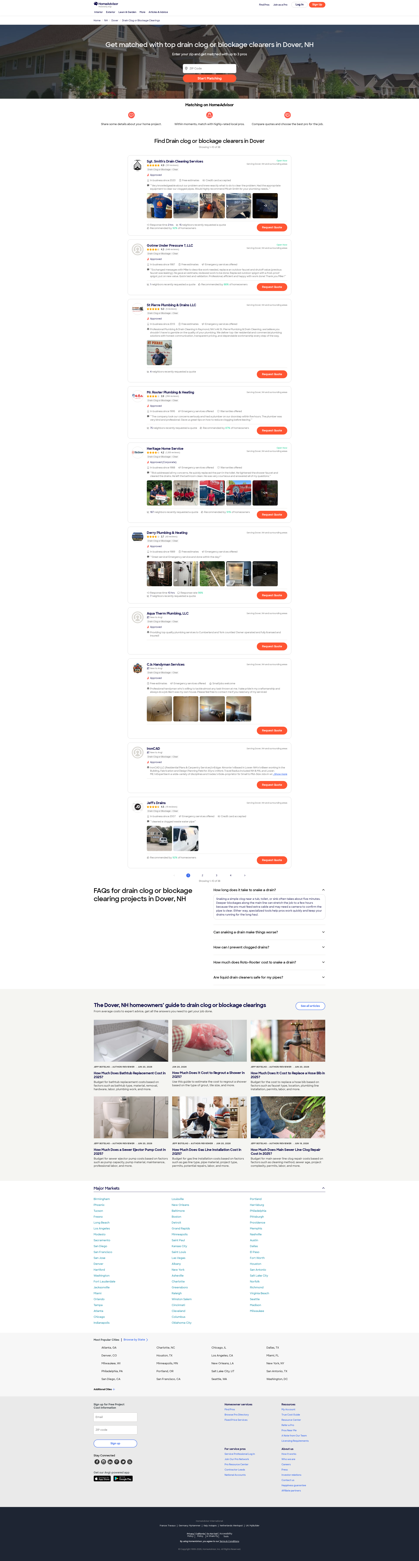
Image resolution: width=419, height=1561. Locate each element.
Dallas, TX (272, 1347)
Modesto (100, 1234)
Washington (101, 1275)
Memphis (256, 1228)
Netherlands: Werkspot (231, 1525)
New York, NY (275, 1363)
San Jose (99, 1258)
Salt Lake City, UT (222, 1371)
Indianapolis (101, 1323)
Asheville (178, 1275)
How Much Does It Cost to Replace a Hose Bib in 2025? (288, 1075)
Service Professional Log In (240, 1453)
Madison (255, 1305)
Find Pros (230, 1409)
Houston (255, 1264)
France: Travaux (168, 1525)
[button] (159, 205)
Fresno (98, 1216)
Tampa (98, 1305)
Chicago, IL (218, 1347)
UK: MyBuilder (252, 1525)
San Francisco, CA (168, 1379)
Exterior (110, 12)
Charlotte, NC (165, 1347)
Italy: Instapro (210, 1525)
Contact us (288, 1480)
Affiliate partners (291, 1490)
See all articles (310, 1006)
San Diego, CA (110, 1379)
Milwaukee (257, 1311)
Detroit (176, 1222)
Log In (300, 4)
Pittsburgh (257, 1216)
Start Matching (210, 78)
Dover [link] (114, 20)
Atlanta (98, 1311)
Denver (98, 1264)
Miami (97, 1293)
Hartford (99, 1269)
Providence (257, 1222)
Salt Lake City (259, 1275)
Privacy (190, 1535)
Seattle (255, 1299)
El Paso (254, 1252)
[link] (209, 165)
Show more (280, 774)
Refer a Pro (288, 1425)
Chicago (99, 1317)
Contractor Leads (235, 1469)
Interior (98, 12)
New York (178, 1269)
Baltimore (178, 1211)
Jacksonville (102, 1287)
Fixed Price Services (236, 1419)
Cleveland (178, 1311)
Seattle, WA (219, 1379)
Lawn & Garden (127, 12)
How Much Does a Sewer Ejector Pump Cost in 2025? (130, 1152)
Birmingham (102, 1199)
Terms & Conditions (229, 1541)
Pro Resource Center (236, 1464)
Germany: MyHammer (189, 1525)
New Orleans (180, 1205)
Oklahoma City (181, 1323)
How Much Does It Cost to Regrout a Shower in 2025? (208, 1075)
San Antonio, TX (276, 1371)
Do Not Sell (212, 1535)
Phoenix (99, 1205)
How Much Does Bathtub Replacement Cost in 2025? (130, 1075)
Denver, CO (109, 1355)
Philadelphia (258, 1211)
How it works (289, 1453)
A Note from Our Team (294, 1435)
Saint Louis (179, 1252)
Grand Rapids (181, 1228)
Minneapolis (180, 1234)
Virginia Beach (259, 1293)
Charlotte (178, 1281)
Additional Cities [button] (103, 1389)
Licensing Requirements (295, 1440)
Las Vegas (178, 1258)
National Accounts (235, 1474)
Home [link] (97, 20)
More (142, 12)
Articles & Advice (158, 12)
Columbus (178, 1317)
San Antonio (258, 1269)
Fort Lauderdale (104, 1281)
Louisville (178, 1199)
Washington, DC (277, 1379)
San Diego (100, 1246)
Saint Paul (178, 1240)
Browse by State (134, 1339)
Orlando (99, 1299)
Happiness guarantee (294, 1485)
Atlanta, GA (109, 1347)
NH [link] (106, 20)
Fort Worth (257, 1258)
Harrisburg (257, 1205)
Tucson (98, 1211)
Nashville (256, 1234)
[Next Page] (245, 875)
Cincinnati (178, 1305)
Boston (176, 1216)
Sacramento (102, 1240)
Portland (256, 1199)
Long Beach (101, 1222)
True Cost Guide (291, 1414)
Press (285, 1469)
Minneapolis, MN (167, 1363)
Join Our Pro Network (237, 1459)
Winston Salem (182, 1299)
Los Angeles (102, 1228)
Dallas (254, 1246)
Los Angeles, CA (222, 1355)
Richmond (257, 1287)
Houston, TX (164, 1355)
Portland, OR (164, 1371)
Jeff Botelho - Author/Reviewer (114, 1067)
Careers (286, 1464)
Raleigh (177, 1293)
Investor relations (291, 1474)
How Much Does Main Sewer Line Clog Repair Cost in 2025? (286, 1152)
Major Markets (106, 1188)
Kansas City (179, 1246)
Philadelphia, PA (112, 1371)
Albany (176, 1264)
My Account (288, 1409)
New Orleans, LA (222, 1363)
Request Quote (272, 227)
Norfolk (255, 1281)
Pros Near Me (289, 1430)
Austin (254, 1240)
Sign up (115, 1443)
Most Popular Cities (106, 1340)
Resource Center (291, 1419)
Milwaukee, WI (110, 1363)
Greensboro (180, 1287)
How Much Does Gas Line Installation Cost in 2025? (206, 1152)
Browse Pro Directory (237, 1414)
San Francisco (103, 1252)
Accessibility (226, 1535)
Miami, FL (272, 1355)
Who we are (288, 1459)
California (200, 1535)
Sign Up (317, 4)
